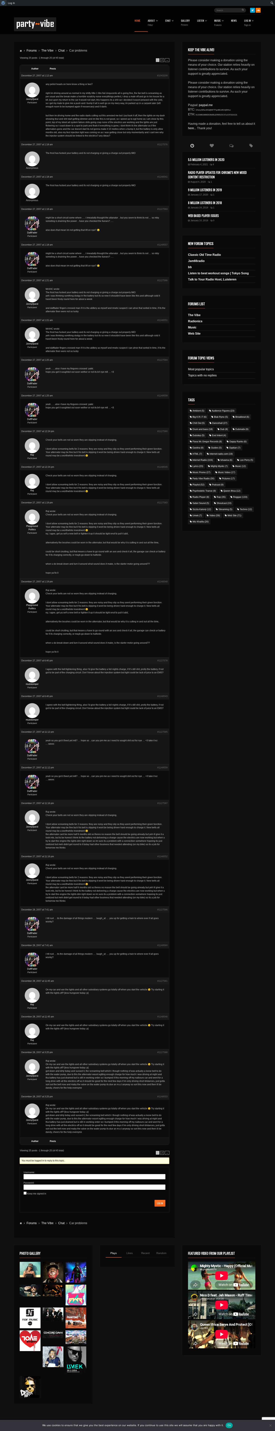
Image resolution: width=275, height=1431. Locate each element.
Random (161, 1253)
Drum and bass (202, 429)
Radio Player (200, 497)
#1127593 (162, 209)
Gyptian (234, 447)
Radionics (195, 321)
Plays (113, 1253)
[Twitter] (252, 10)
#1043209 (162, 75)
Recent (145, 1253)
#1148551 (162, 320)
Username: (29, 1172)
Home (137, 20)
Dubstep (198, 435)
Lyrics (197, 466)
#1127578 (162, 660)
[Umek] (75, 1360)
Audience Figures (223, 410)
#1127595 (162, 732)
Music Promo (201, 472)
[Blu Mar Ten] (53, 1314)
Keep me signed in (36, 1193)
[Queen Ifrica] (30, 1270)
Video (214, 515)
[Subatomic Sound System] (75, 1272)
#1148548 (162, 581)
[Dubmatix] (30, 1387)
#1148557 (162, 244)
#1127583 (162, 502)
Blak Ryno (221, 417)
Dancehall (219, 423)
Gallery (185, 22)
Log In (247, 22)
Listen (200, 20)
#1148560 (162, 945)
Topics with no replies (202, 375)
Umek (197, 515)
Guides (216, 447)
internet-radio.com (221, 454)
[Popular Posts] (212, 146)
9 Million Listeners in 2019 (205, 190)
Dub (224, 429)
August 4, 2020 (198, 182)
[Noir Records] (30, 1317)
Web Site (194, 333)
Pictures (228, 478)
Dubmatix (241, 429)
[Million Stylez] (30, 1290)
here (191, 128)
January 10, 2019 (199, 220)
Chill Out (198, 423)
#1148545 (162, 467)
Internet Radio (202, 460)
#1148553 (162, 1096)
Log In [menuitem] (11, 2)
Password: (29, 1183)
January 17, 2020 (199, 194)
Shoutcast (224, 503)
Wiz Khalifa (200, 521)
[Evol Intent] (30, 1340)
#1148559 (162, 767)
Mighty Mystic (219, 466)
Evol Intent (219, 435)
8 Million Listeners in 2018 (205, 203)
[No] (270, 1425)
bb (190, 267)
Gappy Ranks (238, 441)
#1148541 (162, 177)
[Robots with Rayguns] (75, 1295)
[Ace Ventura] (75, 1337)
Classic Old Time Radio (204, 254)
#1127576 (162, 144)
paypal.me (206, 105)
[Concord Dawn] (53, 1334)
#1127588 (162, 1052)
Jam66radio (196, 261)
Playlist (198, 484)
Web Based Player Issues (203, 215)
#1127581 (162, 981)
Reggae (240, 497)
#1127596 (162, 909)
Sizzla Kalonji (201, 509)
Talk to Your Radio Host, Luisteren (212, 279)
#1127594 (162, 360)
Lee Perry (246, 460)
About (151, 22)
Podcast (218, 484)
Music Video (226, 472)
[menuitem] (3, 3)
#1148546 (162, 1016)
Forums (32, 50)
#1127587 (162, 803)
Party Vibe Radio (203, 478)
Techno (246, 509)
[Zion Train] (53, 1290)
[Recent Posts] (192, 146)
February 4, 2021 (199, 164)
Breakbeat (242, 417)
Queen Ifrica (231, 491)
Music (192, 327)
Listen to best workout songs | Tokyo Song (218, 273)
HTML (197, 454)
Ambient (198, 410)
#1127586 (162, 280)
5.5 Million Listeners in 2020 (206, 159)
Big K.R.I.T (199, 417)
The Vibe (47, 50)
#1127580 (162, 431)
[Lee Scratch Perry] (53, 1272)
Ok (229, 1425)
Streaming (225, 509)
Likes (129, 1253)
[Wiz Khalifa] (53, 1356)
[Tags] (251, 146)
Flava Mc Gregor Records (207, 441)
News (234, 20)
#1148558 (162, 395)
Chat (168, 20)
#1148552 (162, 856)
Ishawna (226, 460)
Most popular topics (201, 369)
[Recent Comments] (231, 146)
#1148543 (162, 696)
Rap (221, 497)
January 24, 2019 (199, 207)
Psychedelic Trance (204, 491)
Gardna (198, 447)
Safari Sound (200, 503)
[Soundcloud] (258, 10)
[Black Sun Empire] (75, 1317)
